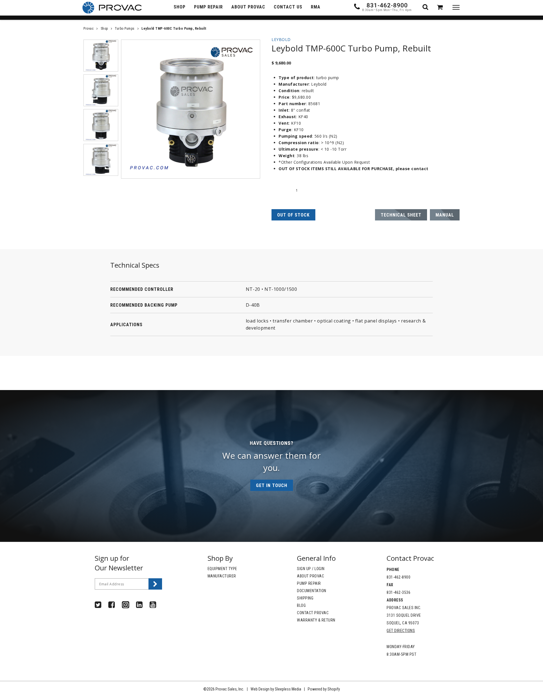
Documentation (311, 590)
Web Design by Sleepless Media (276, 689)
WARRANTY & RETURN (316, 620)
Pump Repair (309, 583)
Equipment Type (222, 568)
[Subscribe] (155, 584)
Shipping (305, 598)
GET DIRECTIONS (401, 630)
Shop (104, 29)
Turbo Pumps (125, 29)
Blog (301, 605)
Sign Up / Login (311, 568)
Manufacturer (222, 576)
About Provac (310, 576)
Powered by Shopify (324, 689)
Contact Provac (313, 613)
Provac (88, 29)
